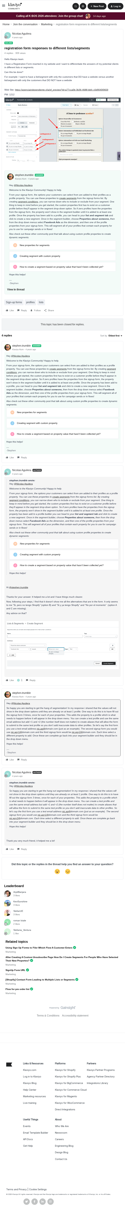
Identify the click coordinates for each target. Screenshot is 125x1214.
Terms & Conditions (48, 1015)
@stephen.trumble (18, 587)
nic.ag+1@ (16, 732)
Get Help (28, 1145)
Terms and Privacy (16, 1189)
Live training (29, 1102)
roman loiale (19, 920)
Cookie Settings (38, 1189)
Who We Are (62, 1126)
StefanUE (18, 911)
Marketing (46, 24)
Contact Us (61, 1159)
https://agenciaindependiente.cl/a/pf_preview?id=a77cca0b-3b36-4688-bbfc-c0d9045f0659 (61, 89)
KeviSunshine (20, 901)
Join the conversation (25, 24)
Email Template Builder (35, 1132)
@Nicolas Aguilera (23, 185)
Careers (59, 1139)
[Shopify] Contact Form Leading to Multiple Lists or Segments (40, 979)
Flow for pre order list (17, 989)
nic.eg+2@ (77, 732)
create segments (67, 198)
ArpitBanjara (19, 892)
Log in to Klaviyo (32, 1076)
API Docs (28, 1139)
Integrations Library (97, 1083)
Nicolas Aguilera (21, 33)
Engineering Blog (64, 1145)
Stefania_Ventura (22, 930)
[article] (62, 402)
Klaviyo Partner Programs (101, 1070)
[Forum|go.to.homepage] (15, 6)
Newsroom (61, 1132)
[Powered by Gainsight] (62, 1008)
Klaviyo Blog (29, 1083)
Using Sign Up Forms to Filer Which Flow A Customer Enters (39, 947)
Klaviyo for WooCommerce (70, 1102)
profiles (30, 302)
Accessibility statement (75, 1015)
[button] (4, 6)
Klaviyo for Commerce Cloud (71, 1089)
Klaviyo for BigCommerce (69, 1083)
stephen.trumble (24, 175)
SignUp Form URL (15, 970)
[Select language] (83, 6)
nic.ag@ (41, 728)
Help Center (29, 1089)
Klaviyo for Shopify (65, 1070)
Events (27, 1126)
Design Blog (61, 1152)
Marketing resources (34, 1096)
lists (41, 302)
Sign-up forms (14, 302)
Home (6, 24)
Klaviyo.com (29, 1070)
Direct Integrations (65, 1109)
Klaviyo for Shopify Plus (68, 1076)
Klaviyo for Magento (66, 1096)
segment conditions (28, 201)
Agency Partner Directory (101, 1076)
